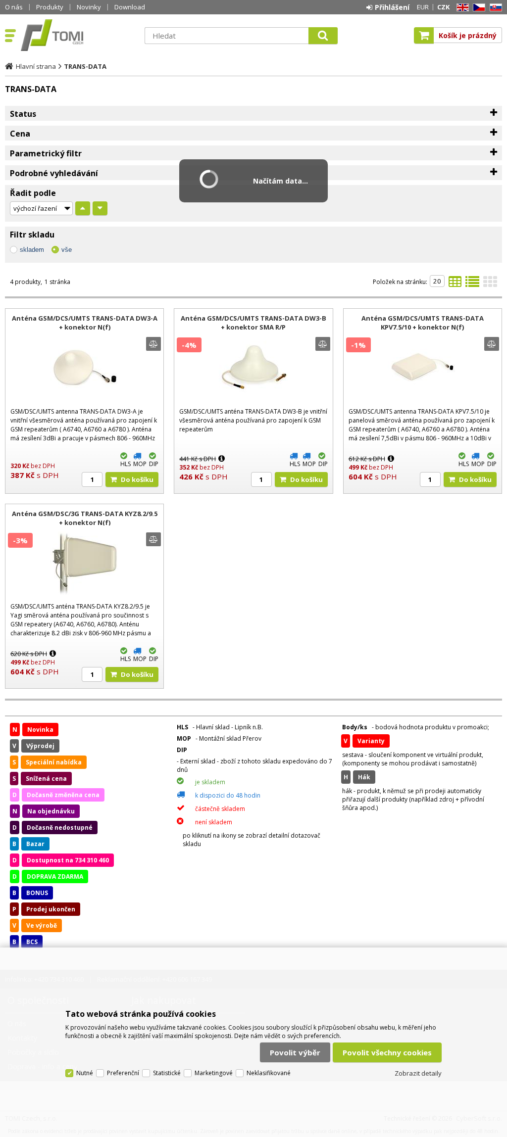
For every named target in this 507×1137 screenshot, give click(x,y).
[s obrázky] (472, 284)
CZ (477, 7)
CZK (443, 6)
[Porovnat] (153, 344)
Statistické (167, 1073)
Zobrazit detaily (418, 1073)
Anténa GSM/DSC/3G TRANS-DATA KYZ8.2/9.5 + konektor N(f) (84, 518)
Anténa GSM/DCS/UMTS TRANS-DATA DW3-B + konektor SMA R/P (253, 323)
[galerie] (490, 284)
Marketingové (214, 1073)
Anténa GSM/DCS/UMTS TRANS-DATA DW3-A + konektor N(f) (84, 323)
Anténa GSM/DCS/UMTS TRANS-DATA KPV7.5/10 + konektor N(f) (422, 323)
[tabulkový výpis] (455, 284)
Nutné (84, 1073)
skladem (32, 249)
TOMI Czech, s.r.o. (78, 35)
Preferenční (123, 1073)
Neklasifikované (269, 1073)
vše (66, 249)
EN (461, 7)
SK (494, 7)
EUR (423, 6)
